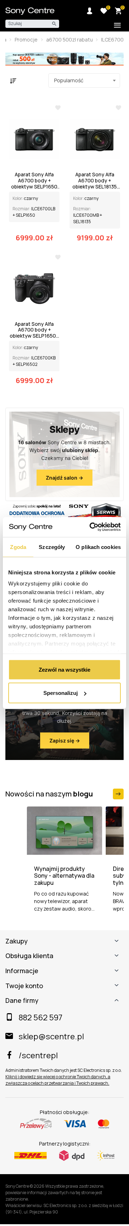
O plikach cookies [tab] (98, 547)
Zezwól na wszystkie (64, 669)
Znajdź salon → (64, 478)
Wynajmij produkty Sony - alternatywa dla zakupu (64, 875)
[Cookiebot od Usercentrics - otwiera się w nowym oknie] (91, 527)
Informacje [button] (21, 971)
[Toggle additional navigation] (117, 25)
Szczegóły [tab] (52, 547)
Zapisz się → (64, 740)
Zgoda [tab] (18, 547)
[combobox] (84, 80)
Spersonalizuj (60, 693)
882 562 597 (40, 1017)
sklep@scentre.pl (51, 1036)
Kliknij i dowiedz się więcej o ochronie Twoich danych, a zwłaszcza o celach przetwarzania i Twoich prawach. (57, 1080)
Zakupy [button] (16, 941)
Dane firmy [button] (21, 1001)
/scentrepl (38, 1055)
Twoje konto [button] (24, 986)
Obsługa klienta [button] (29, 956)
